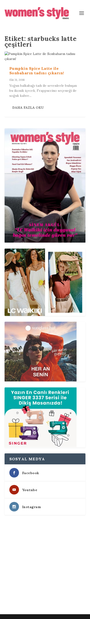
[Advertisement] (45, 565)
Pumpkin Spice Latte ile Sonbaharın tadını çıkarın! (36, 70)
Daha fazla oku (28, 107)
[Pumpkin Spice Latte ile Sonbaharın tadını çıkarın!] (45, 56)
